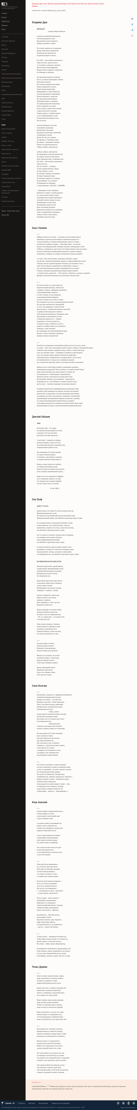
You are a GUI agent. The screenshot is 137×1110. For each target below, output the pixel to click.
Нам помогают (43, 1103)
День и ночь (7, 145)
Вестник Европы (8, 41)
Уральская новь (8, 201)
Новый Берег (7, 107)
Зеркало (5, 61)
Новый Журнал (8, 111)
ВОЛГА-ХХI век (8, 141)
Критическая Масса (10, 158)
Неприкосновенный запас (12, 94)
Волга (4, 45)
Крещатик (6, 86)
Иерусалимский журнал (11, 74)
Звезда (4, 57)
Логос (4, 162)
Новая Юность (7, 103)
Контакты (32, 1103)
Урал (4, 119)
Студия (5, 197)
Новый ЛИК (6, 170)
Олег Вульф (72, 3)
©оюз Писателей (8, 129)
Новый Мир (6, 115)
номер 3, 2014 (61, 10)
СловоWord (6, 186)
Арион (4, 137)
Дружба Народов (8, 53)
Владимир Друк (37, 3)
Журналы (5, 25)
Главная (4, 13)
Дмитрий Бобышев (60, 3)
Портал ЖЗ (5, 215)
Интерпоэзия (7, 82)
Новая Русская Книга (10, 166)
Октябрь (5, 174)
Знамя (4, 70)
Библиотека (6, 21)
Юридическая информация (128, 1107)
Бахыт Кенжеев (48, 3)
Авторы (4, 17)
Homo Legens (7, 133)
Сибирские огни (8, 182)
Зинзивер (5, 65)
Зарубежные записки (10, 149)
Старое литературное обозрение (10, 191)
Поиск (4, 29)
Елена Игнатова (81, 3)
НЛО (3, 98)
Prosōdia (5, 37)
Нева (4, 90)
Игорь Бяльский (93, 3)
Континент (6, 153)
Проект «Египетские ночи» (11, 211)
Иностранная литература (12, 78)
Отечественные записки (11, 178)
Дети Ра (5, 49)
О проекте (21, 1103)
